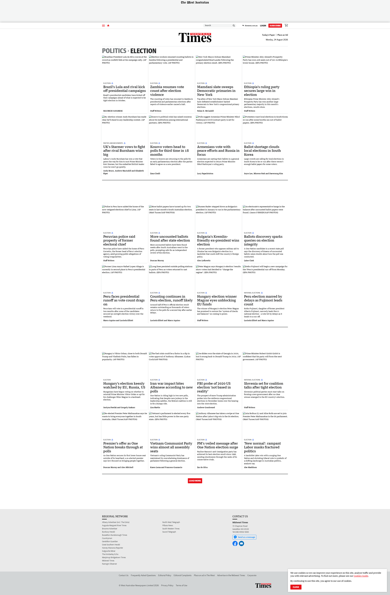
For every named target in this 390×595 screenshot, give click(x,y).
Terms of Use (181, 585)
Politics (114, 51)
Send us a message (246, 537)
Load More (195, 480)
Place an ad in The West (204, 575)
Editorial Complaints (182, 575)
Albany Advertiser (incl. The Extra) (115, 522)
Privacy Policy (167, 585)
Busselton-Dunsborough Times (114, 535)
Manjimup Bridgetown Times (114, 557)
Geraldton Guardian (110, 541)
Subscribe (275, 25)
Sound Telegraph (169, 532)
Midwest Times (108, 560)
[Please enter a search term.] (234, 25)
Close (296, 587)
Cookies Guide (361, 576)
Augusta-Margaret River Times (114, 525)
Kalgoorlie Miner (108, 551)
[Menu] (103, 25)
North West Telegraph (171, 522)
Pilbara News (167, 525)
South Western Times (170, 528)
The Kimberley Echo (110, 554)
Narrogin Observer (109, 564)
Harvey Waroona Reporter (112, 548)
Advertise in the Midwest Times (231, 575)
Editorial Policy (164, 575)
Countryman (107, 538)
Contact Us (123, 575)
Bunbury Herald (108, 532)
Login (263, 25)
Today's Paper (268, 35)
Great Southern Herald (111, 544)
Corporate (251, 575)
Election (143, 51)
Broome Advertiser (109, 528)
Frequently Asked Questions (143, 575)
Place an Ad (282, 35)
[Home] (108, 25)
